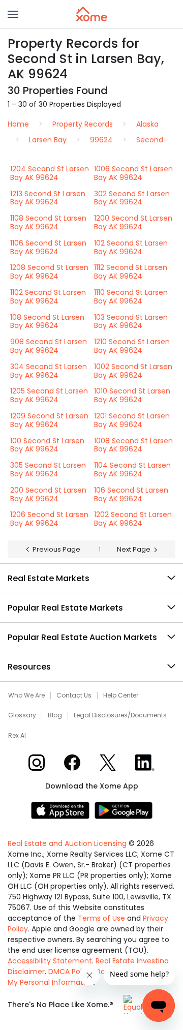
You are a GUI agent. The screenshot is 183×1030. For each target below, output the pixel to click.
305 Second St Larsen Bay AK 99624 (48, 469)
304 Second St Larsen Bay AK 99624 (48, 370)
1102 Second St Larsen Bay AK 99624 (48, 296)
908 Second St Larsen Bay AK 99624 (48, 346)
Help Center (120, 695)
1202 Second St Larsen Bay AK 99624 (133, 518)
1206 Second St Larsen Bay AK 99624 (49, 518)
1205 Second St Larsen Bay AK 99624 (49, 395)
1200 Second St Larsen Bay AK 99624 (133, 222)
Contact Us (74, 695)
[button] (13, 14)
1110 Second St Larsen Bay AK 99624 (131, 296)
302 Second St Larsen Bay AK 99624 (132, 198)
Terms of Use (101, 918)
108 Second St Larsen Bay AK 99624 (47, 321)
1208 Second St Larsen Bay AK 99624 (49, 271)
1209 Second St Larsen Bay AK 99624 (49, 420)
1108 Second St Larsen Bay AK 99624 (48, 222)
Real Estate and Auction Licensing (67, 843)
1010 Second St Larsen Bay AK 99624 (132, 395)
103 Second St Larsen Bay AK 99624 (131, 321)
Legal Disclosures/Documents (120, 715)
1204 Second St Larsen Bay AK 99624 (49, 173)
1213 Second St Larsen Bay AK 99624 (47, 198)
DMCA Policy (70, 971)
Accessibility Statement (50, 961)
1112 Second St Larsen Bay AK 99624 (130, 271)
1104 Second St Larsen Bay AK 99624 (132, 469)
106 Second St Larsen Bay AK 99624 (131, 494)
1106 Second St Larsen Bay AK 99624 (48, 247)
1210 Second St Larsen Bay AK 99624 (132, 346)
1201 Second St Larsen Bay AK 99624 (132, 420)
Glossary (22, 715)
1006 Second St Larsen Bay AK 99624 (133, 173)
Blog (55, 715)
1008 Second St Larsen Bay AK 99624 (133, 445)
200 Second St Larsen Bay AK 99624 (48, 494)
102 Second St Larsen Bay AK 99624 (131, 247)
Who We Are (26, 695)
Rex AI (17, 735)
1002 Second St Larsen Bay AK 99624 (133, 370)
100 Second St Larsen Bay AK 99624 (47, 445)
